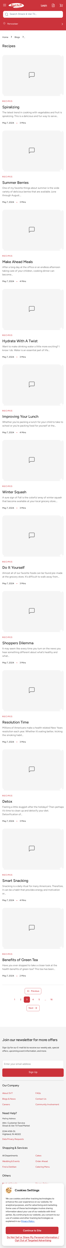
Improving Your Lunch (20, 417)
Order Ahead (41, 1161)
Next (31, 1008)
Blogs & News (9, 1099)
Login (44, 5)
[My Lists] (53, 5)
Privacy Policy (28, 1221)
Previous (35, 991)
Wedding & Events (11, 1161)
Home (5, 37)
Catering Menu (42, 1167)
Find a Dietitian (9, 1167)
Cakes (38, 1156)
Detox (7, 802)
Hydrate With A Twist (20, 341)
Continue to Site (32, 1231)
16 (51, 1000)
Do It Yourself (13, 568)
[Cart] (61, 5)
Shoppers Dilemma (17, 643)
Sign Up (33, 1072)
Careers (6, 1104)
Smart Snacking (15, 881)
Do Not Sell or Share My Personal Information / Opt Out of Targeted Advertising (33, 1239)
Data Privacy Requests (13, 1139)
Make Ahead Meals (17, 262)
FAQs (38, 1093)
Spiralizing (10, 107)
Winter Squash (14, 492)
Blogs (17, 37)
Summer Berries (15, 183)
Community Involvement (47, 1104)
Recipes (7, 101)
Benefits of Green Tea (20, 960)
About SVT (7, 1093)
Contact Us (40, 1099)
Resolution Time (15, 722)
